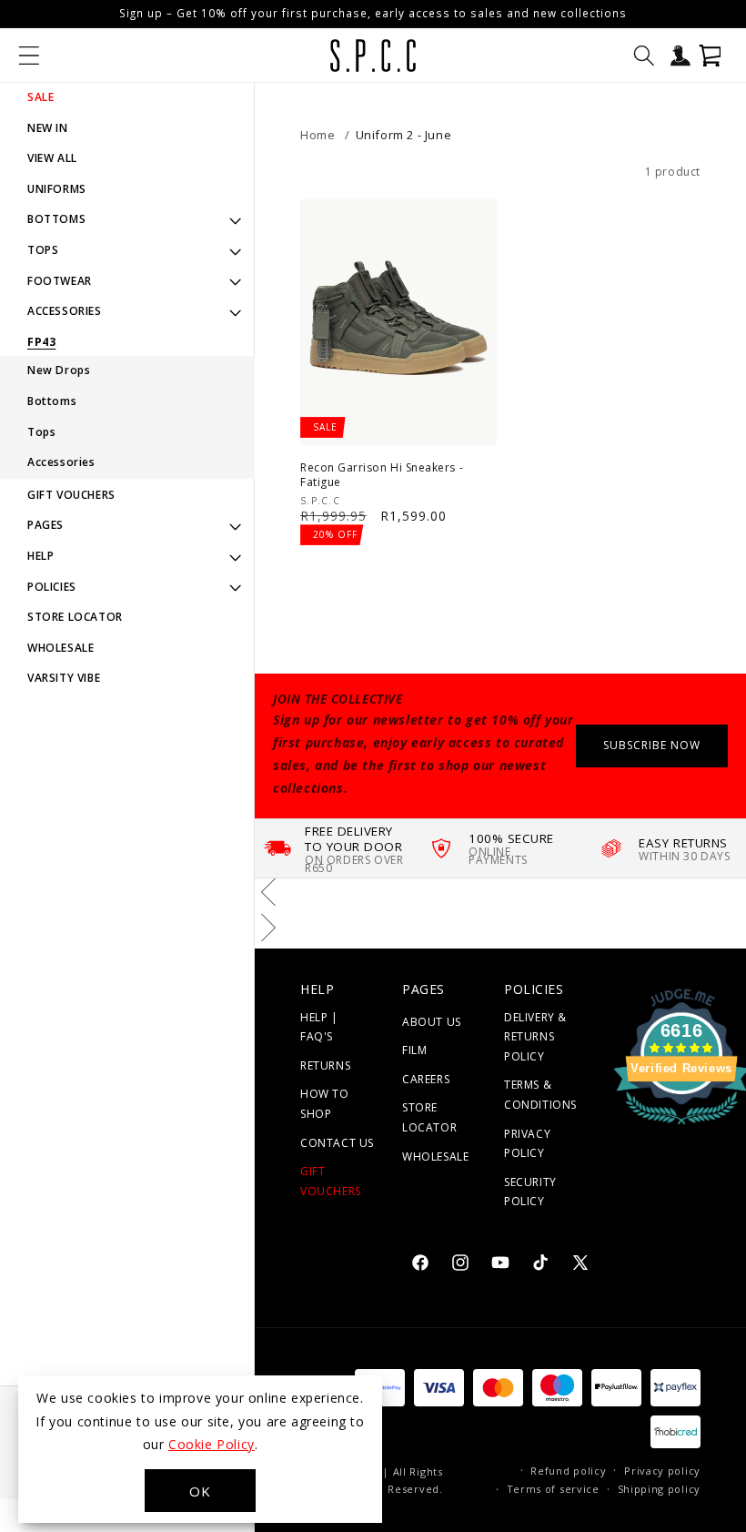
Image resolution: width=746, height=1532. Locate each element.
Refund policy (568, 1470)
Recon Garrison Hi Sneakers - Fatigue (381, 475)
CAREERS (425, 1079)
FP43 (41, 342)
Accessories (61, 462)
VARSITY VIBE (63, 677)
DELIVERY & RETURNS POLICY (535, 1036)
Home (317, 135)
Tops (41, 432)
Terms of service (553, 1489)
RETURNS (325, 1065)
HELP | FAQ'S (319, 1027)
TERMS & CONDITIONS (540, 1094)
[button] (29, 55)
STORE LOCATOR (75, 616)
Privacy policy (662, 1470)
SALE (40, 97)
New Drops (58, 370)
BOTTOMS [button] (56, 219)
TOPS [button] (42, 250)
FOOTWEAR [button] (59, 281)
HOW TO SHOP (324, 1103)
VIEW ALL (52, 158)
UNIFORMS (56, 189)
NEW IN (47, 128)
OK (200, 1491)
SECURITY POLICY (530, 1192)
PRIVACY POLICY (527, 1144)
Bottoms (51, 401)
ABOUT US (431, 1022)
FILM (414, 1050)
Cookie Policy (211, 1444)
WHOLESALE (60, 647)
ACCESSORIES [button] (64, 311)
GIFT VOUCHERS (71, 494)
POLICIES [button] (51, 586)
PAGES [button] (45, 525)
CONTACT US (337, 1143)
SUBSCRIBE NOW (652, 745)
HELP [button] (40, 555)
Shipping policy (659, 1489)
